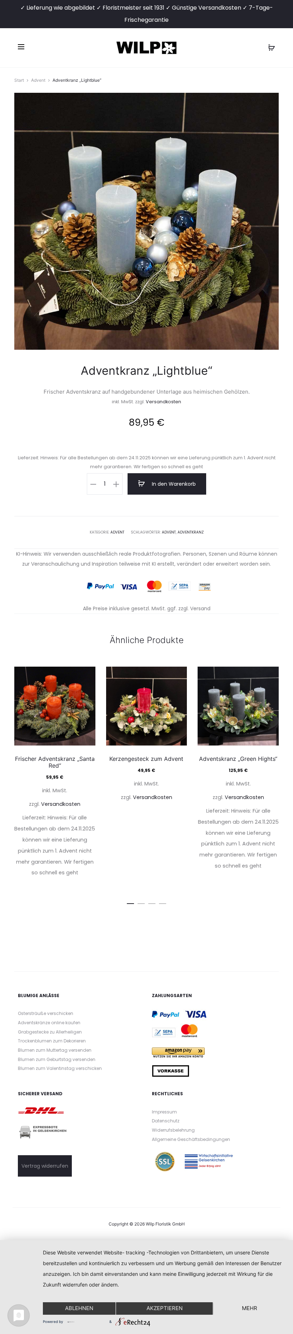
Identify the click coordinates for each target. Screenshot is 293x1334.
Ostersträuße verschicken (45, 1013)
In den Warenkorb (173, 483)
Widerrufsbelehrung (173, 1130)
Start (19, 80)
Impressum (164, 1112)
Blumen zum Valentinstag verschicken (60, 1068)
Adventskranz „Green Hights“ (238, 758)
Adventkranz (191, 532)
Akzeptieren (164, 1308)
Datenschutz (165, 1121)
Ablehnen (79, 1308)
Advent (38, 80)
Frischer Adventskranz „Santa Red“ (55, 762)
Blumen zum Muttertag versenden (54, 1050)
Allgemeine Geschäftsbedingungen (191, 1139)
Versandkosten (163, 402)
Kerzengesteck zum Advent (146, 758)
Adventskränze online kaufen (49, 1023)
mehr (249, 1308)
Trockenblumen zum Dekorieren (52, 1041)
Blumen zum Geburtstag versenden (56, 1059)
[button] (93, 484)
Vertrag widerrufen (44, 1165)
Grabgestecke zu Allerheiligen (50, 1032)
